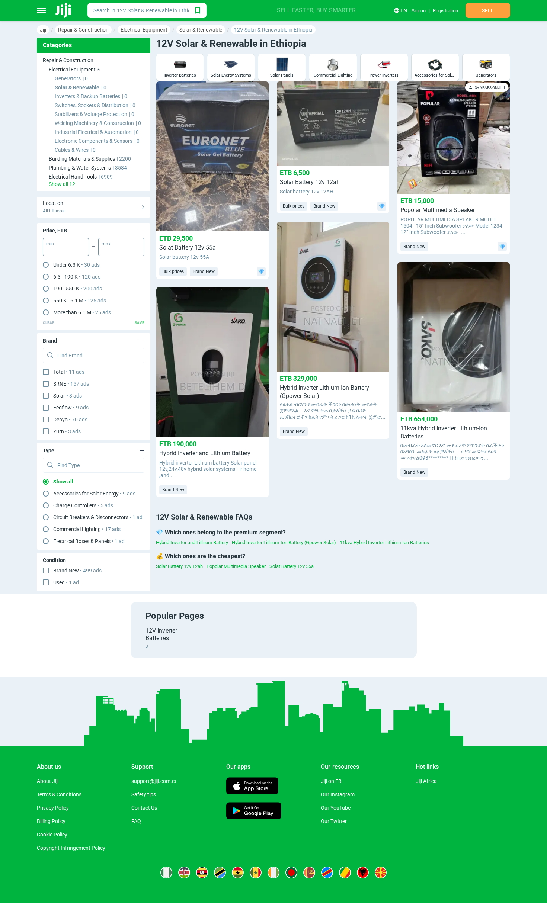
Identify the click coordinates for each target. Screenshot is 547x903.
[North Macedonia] (381, 872)
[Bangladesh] (291, 872)
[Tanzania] (220, 872)
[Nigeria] (166, 872)
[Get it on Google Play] (253, 811)
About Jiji (47, 781)
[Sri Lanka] (309, 872)
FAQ (136, 821)
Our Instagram (338, 794)
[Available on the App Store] (252, 786)
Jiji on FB (331, 781)
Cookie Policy (52, 835)
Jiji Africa (426, 781)
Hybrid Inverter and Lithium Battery (192, 542)
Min (50, 244)
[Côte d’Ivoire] (273, 872)
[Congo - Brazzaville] (345, 872)
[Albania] (363, 872)
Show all (63, 481)
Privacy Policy (53, 808)
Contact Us (144, 808)
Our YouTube (336, 808)
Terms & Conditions (59, 794)
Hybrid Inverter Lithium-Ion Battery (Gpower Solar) (284, 542)
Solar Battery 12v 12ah (179, 566)
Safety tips (143, 794)
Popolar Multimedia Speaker (236, 566)
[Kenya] (184, 872)
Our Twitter (334, 821)
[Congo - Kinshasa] (327, 872)
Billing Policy (51, 821)
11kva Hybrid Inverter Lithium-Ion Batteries (384, 542)
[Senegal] (256, 872)
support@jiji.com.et (153, 781)
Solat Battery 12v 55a (291, 566)
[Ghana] (238, 872)
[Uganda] (202, 872)
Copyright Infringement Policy (71, 848)
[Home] (64, 10)
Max (106, 244)
